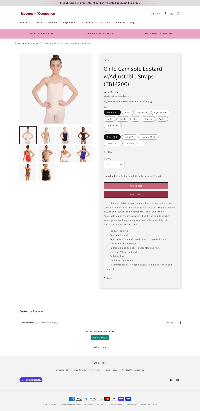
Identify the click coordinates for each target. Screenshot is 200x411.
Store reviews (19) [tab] (49, 322)
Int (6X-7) (129, 137)
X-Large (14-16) (136, 144)
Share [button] (109, 278)
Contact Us (127, 370)
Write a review (100, 337)
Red (135, 119)
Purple (122, 119)
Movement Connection (57, 404)
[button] (26, 22)
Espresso (142, 112)
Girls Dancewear (31, 43)
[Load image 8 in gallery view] (83, 153)
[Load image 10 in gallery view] (46, 172)
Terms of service (117, 404)
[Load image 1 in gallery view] (27, 135)
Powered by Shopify (73, 404)
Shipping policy (132, 404)
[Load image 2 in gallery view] (46, 135)
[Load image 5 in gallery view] (27, 153)
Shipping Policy (63, 370)
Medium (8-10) (149, 137)
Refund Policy (79, 370)
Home (17, 43)
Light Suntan (160, 112)
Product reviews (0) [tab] (30, 322)
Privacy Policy (95, 370)
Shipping (107, 96)
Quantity (107, 159)
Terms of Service (112, 370)
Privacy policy (102, 404)
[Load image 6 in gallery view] (46, 153)
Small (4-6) (112, 137)
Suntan (148, 119)
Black (128, 112)
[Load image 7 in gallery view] (65, 153)
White (162, 119)
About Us (139, 370)
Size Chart (108, 152)
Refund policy (89, 404)
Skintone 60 (113, 125)
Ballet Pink (112, 112)
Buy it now (135, 194)
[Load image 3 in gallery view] (65, 135)
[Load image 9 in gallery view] (27, 172)
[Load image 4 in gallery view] (83, 135)
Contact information (149, 404)
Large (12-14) (113, 143)
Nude (109, 119)
